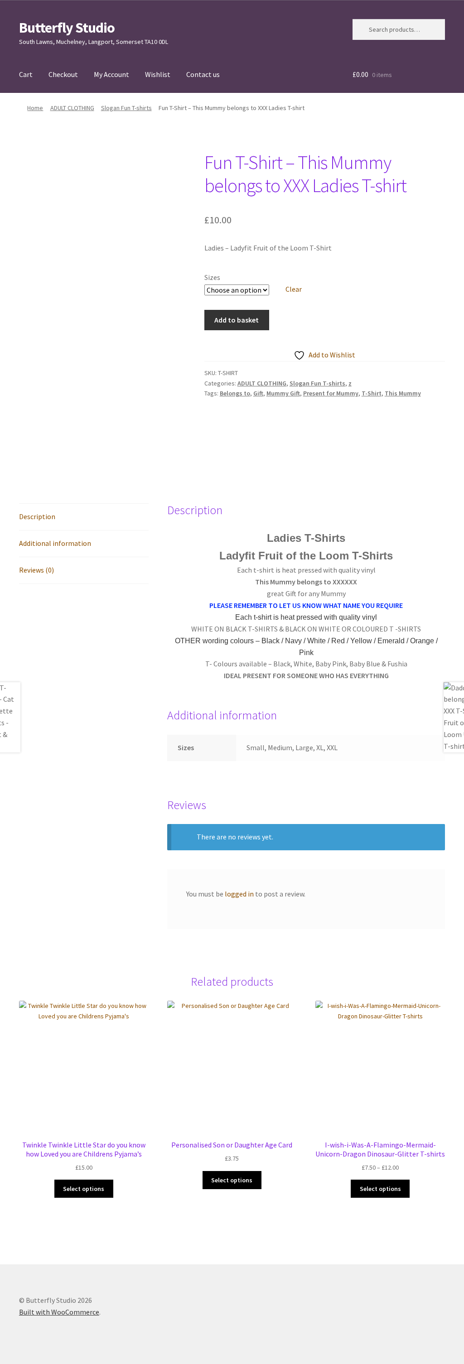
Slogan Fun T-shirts (126, 108)
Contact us (203, 74)
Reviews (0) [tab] (36, 569)
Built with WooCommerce (59, 1311)
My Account (111, 74)
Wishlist (157, 74)
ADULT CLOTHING (72, 108)
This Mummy (403, 393)
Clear (293, 289)
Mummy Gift (283, 393)
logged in (239, 893)
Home (35, 108)
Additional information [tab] (55, 543)
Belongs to (235, 393)
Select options (83, 1189)
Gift (258, 393)
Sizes (212, 277)
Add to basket (236, 319)
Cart (26, 74)
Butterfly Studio (67, 28)
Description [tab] (37, 516)
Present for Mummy (330, 393)
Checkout (63, 74)
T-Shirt (372, 393)
